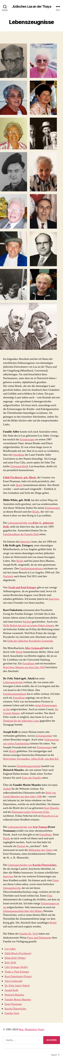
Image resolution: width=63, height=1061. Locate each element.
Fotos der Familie (31, 778)
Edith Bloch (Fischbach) (18, 953)
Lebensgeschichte (13, 682)
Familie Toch (12, 1013)
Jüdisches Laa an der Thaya (31, 6)
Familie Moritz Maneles (18, 999)
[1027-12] (13, 284)
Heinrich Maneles (14, 995)
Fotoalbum (18, 455)
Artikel (7, 789)
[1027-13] (43, 284)
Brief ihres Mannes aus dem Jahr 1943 (24, 667)
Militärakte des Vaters (40, 850)
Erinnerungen (27, 439)
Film (49, 895)
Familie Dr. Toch (28, 933)
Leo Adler (10, 949)
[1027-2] (43, 61)
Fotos (56, 880)
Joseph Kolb (11, 990)
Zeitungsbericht (11, 888)
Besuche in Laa (49, 816)
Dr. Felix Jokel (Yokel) (17, 985)
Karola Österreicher (15, 1008)
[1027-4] (43, 98)
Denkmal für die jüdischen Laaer (21, 721)
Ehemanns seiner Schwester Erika (30, 812)
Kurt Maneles (51, 808)
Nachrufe (8, 576)
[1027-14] (28, 326)
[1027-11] (13, 248)
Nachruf (27, 621)
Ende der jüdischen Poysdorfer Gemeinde (30, 641)
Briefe (19, 485)
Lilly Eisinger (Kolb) (16, 967)
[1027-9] (13, 211)
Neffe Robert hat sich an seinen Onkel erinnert (28, 625)
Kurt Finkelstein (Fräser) (18, 976)
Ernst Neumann (13, 1004)
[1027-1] (13, 61)
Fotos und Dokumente (38, 937)
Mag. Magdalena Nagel (31, 1029)
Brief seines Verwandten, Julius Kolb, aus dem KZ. (31, 759)
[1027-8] (43, 171)
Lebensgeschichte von (20, 523)
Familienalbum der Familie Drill (21, 534)
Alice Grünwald (13, 981)
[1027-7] (13, 171)
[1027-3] (13, 98)
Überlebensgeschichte (29, 766)
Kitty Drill (10, 962)
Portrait (21, 846)
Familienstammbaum (31, 568)
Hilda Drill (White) (15, 958)
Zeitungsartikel (18, 466)
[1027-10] (43, 211)
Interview (25, 541)
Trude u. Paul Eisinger (17, 971)
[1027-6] (43, 133)
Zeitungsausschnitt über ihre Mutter (22, 911)
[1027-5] (13, 133)
